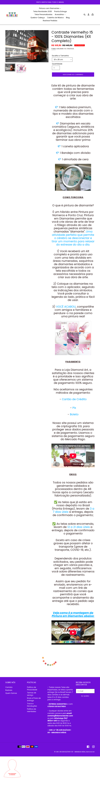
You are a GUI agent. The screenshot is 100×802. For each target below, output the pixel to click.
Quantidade (57, 64)
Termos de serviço (31, 694)
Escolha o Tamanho (60, 56)
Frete (53, 49)
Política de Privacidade (32, 688)
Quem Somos (11, 693)
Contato (8, 687)
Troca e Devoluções (32, 704)
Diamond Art (90, 752)
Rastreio (8, 690)
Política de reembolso (31, 710)
